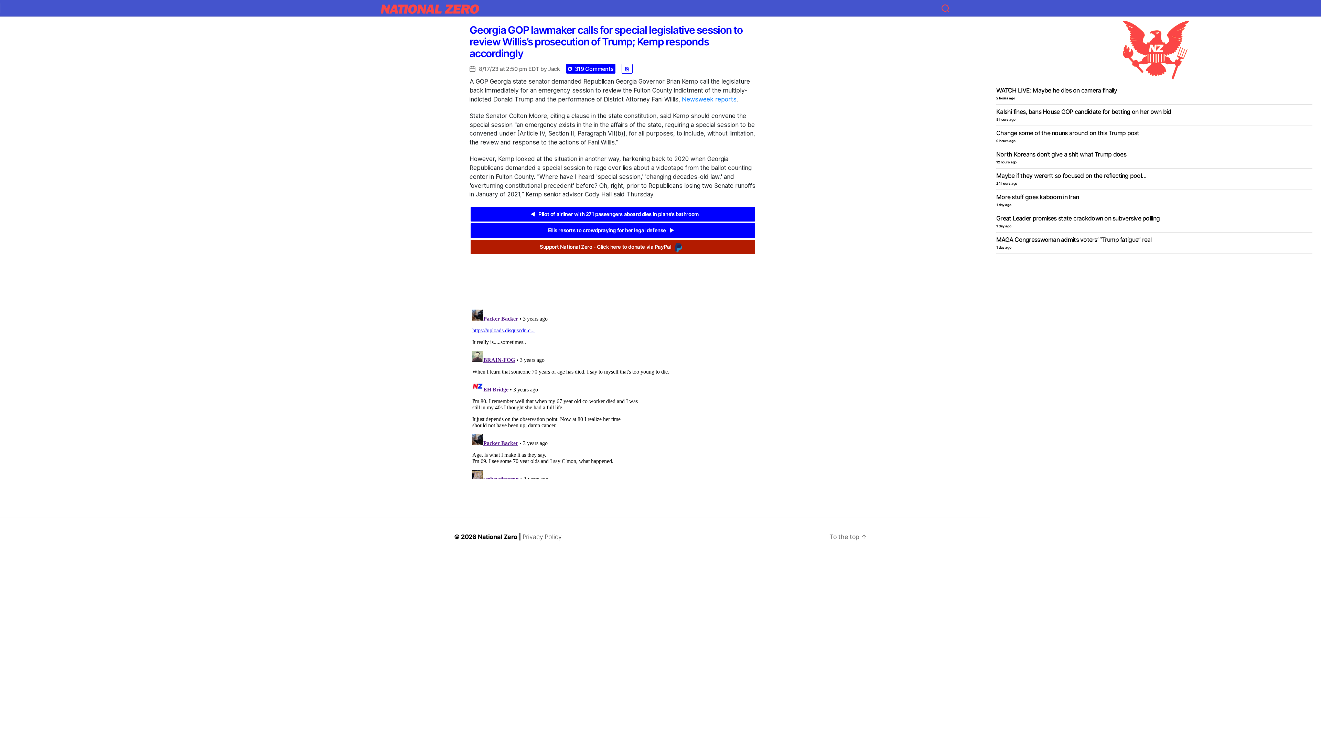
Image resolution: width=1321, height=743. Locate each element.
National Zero (497, 536)
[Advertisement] (612, 276)
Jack (554, 68)
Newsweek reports (709, 99)
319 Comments (594, 68)
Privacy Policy (542, 536)
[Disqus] (613, 393)
